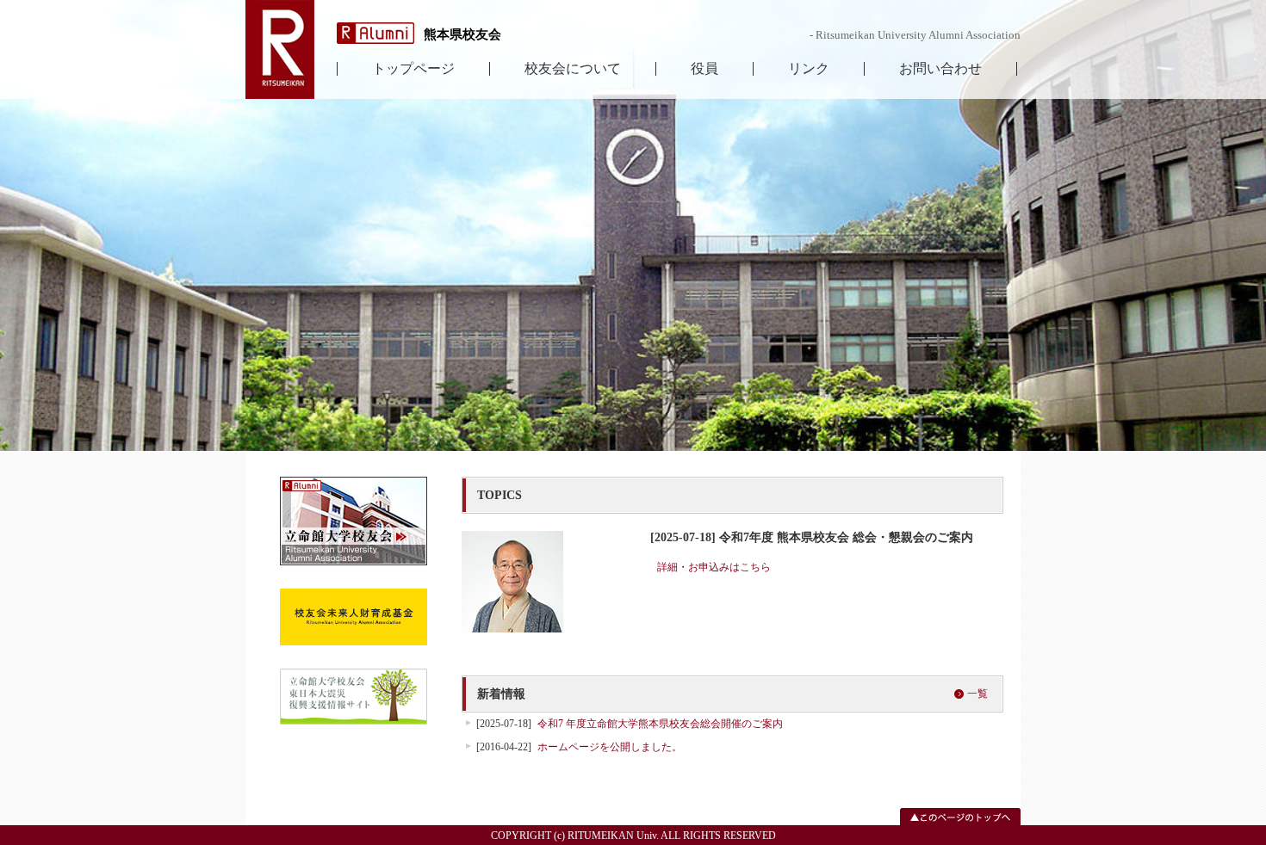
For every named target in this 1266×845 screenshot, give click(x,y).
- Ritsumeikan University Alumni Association (915, 34)
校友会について (572, 69)
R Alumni (375, 33)
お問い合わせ (940, 69)
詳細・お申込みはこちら (714, 567)
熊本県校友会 (462, 34)
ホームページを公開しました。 (609, 747)
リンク (808, 69)
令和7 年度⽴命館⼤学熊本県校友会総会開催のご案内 (660, 724)
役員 (704, 69)
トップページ (413, 69)
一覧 (977, 694)
